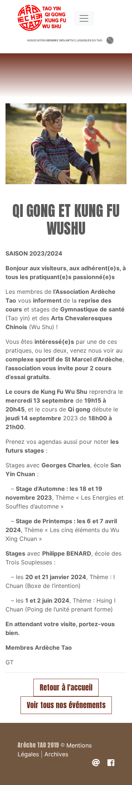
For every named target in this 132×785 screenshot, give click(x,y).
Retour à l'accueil (66, 687)
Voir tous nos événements (66, 705)
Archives (56, 754)
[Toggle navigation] (84, 18)
